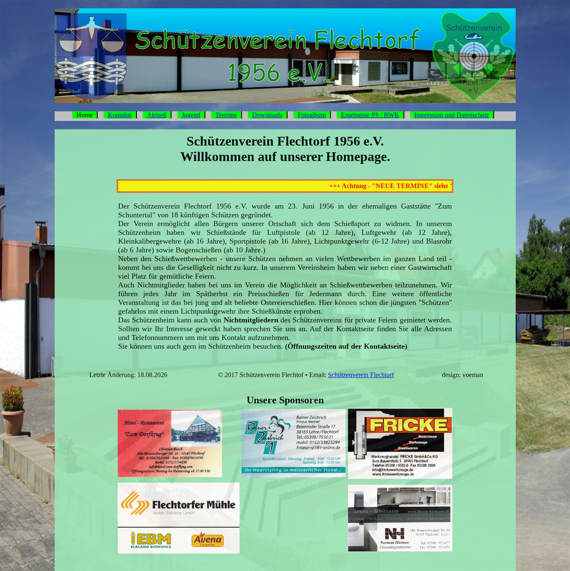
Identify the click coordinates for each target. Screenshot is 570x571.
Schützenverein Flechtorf (361, 374)
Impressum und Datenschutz (451, 114)
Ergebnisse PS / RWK (370, 114)
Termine (226, 114)
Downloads (267, 114)
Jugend (191, 114)
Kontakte (120, 114)
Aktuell (156, 114)
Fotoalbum (312, 114)
